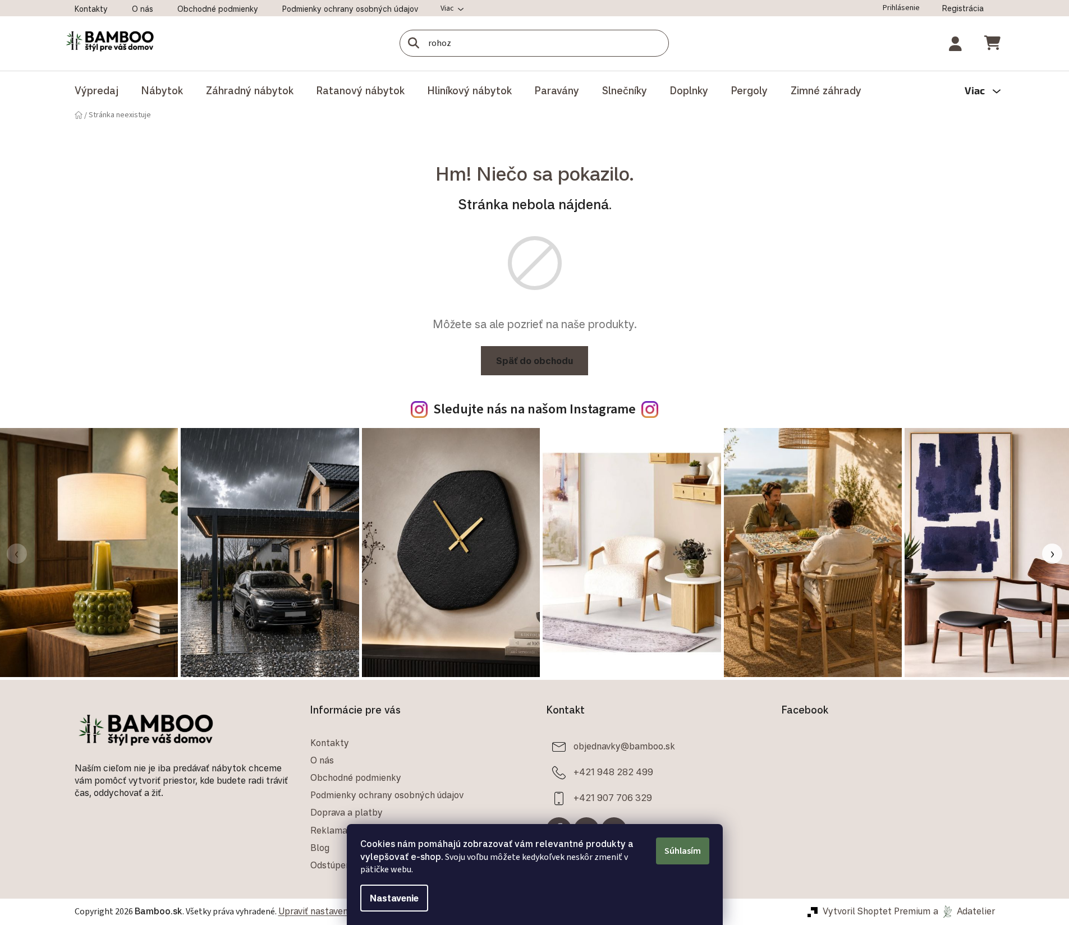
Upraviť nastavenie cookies (333, 911)
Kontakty (91, 8)
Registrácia (963, 8)
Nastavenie (394, 898)
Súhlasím (682, 851)
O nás (142, 8)
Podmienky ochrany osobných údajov (350, 8)
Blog (319, 847)
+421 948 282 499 (613, 771)
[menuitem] (96, 90)
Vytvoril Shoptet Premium (876, 911)
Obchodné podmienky (217, 8)
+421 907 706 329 (613, 797)
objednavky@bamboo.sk (624, 746)
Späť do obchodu (534, 360)
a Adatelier (964, 911)
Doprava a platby (346, 812)
